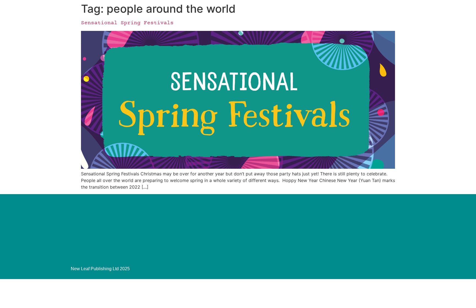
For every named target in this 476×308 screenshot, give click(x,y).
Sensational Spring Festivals (127, 23)
